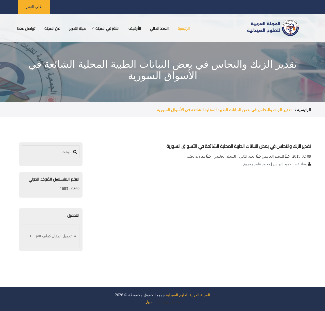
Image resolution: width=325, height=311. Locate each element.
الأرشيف (134, 28)
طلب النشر (34, 7)
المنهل (150, 302)
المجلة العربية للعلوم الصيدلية (188, 295)
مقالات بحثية (196, 156)
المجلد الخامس (273, 156)
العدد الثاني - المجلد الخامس (234, 156)
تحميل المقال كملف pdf (54, 236)
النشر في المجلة (107, 28)
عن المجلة (52, 28)
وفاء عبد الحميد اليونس (289, 164)
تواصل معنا (26, 28)
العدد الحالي (159, 28)
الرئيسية (184, 28)
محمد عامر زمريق (256, 164)
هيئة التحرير (77, 28)
